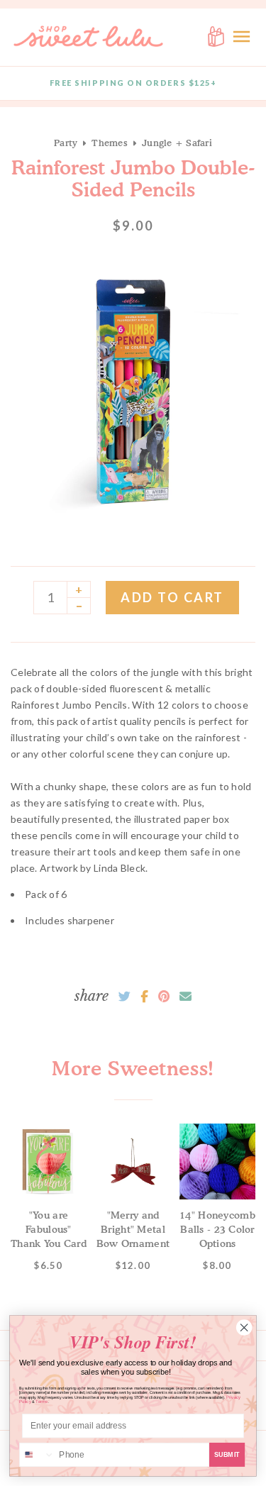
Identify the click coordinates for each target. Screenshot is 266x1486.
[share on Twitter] (124, 996)
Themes (110, 142)
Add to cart (172, 597)
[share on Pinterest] (164, 996)
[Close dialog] (244, 1327)
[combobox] (37, 1455)
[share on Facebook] (144, 996)
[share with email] (185, 996)
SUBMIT (227, 1454)
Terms (41, 1401)
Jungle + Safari (177, 142)
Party (65, 142)
